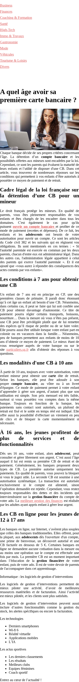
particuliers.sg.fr (17, 349)
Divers (4, 66)
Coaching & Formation (16, 17)
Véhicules (7, 54)
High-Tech (7, 30)
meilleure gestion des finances (41, 501)
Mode (4, 48)
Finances (6, 11)
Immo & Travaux (12, 36)
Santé (4, 24)
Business (6, 5)
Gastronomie (9, 42)
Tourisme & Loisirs (13, 60)
